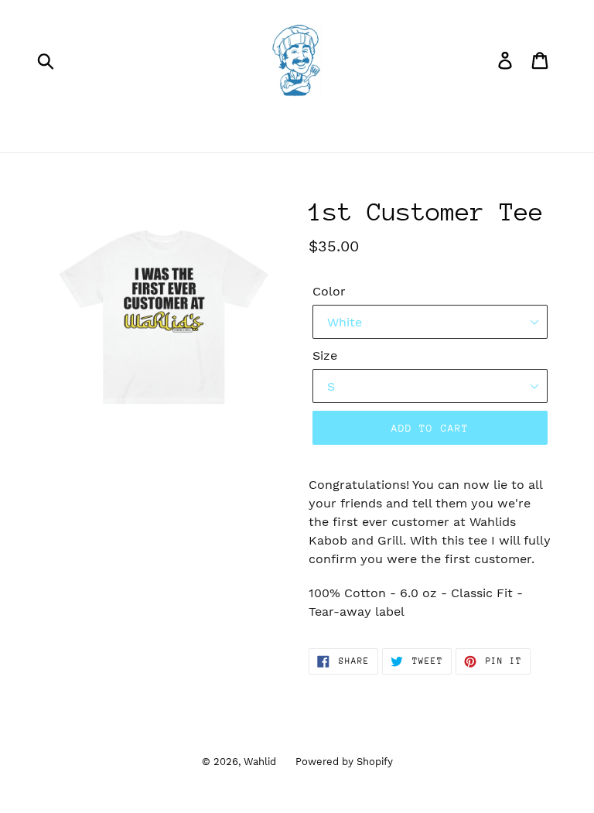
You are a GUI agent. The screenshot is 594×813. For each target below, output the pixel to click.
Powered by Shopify (344, 761)
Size (324, 355)
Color (329, 291)
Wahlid (260, 761)
